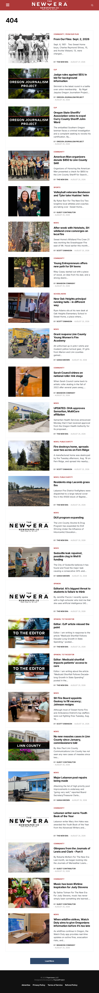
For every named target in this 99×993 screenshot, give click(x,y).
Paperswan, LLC (53, 977)
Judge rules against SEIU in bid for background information (70, 78)
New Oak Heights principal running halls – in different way (70, 302)
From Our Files (72, 34)
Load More (49, 961)
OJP (55, 70)
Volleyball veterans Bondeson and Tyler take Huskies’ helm (72, 194)
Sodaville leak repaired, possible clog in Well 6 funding (68, 556)
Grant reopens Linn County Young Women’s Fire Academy (70, 337)
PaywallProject (59, 980)
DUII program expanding (69, 517)
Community (59, 34)
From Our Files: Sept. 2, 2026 (71, 39)
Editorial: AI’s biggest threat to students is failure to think (72, 590)
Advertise (26, 985)
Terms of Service (55, 985)
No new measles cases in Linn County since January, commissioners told (72, 739)
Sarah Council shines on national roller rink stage (68, 374)
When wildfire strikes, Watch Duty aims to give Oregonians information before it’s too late (72, 922)
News (56, 223)
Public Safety (66, 442)
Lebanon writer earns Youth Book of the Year (70, 814)
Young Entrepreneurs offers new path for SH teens (71, 265)
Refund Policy (71, 985)
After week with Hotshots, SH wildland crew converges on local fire (71, 231)
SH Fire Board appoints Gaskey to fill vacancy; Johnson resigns (68, 701)
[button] (8, 5)
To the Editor (68, 619)
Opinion (57, 584)
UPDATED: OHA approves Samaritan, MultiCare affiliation (69, 411)
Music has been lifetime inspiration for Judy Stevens (71, 885)
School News (60, 294)
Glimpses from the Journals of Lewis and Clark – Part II (72, 850)
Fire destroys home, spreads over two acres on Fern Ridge (71, 448)
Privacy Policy (39, 985)
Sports (57, 187)
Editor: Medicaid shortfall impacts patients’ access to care (70, 663)
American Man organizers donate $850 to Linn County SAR (70, 160)
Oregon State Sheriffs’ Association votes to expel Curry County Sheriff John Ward (70, 117)
